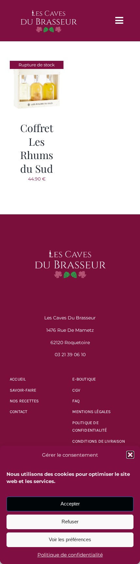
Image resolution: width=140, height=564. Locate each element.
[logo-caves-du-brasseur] (48, 7)
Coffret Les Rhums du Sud (36, 148)
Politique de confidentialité (70, 555)
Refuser (70, 521)
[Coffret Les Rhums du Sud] (36, 65)
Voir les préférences (70, 539)
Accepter (70, 503)
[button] (130, 454)
